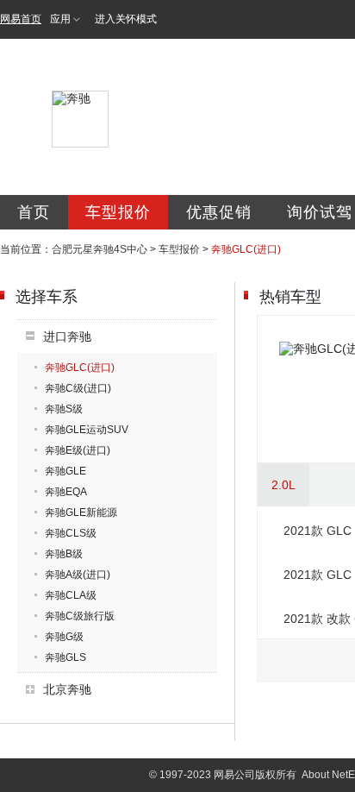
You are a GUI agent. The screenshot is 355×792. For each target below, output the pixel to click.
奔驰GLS (65, 657)
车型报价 (118, 212)
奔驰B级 (64, 554)
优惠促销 (219, 212)
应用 (60, 19)
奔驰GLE (65, 471)
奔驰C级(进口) (78, 388)
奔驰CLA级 (71, 595)
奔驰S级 (64, 409)
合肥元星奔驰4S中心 (99, 249)
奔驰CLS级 (71, 533)
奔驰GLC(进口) (80, 367)
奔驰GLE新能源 (81, 512)
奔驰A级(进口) (77, 575)
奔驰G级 (64, 637)
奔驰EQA (66, 492)
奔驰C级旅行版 (80, 616)
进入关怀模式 (126, 19)
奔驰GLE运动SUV (86, 430)
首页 (33, 212)
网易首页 (20, 19)
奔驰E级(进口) (77, 450)
